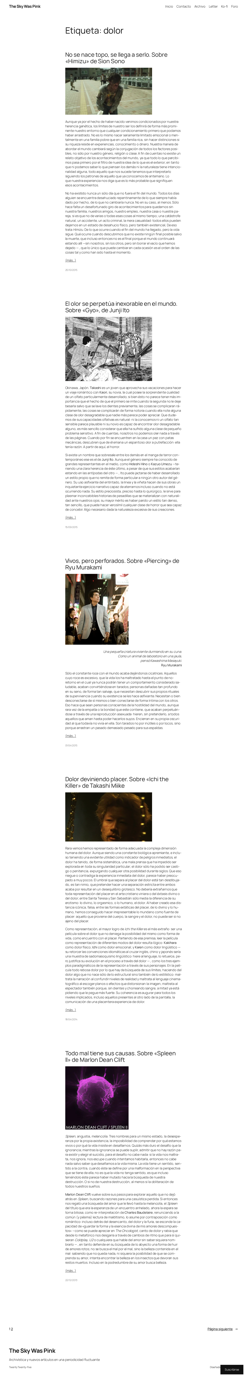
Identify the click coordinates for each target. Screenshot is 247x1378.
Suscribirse (232, 1369)
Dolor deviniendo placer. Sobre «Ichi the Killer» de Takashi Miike (117, 782)
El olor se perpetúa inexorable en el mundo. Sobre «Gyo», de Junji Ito (121, 306)
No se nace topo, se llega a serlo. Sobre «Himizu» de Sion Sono (116, 57)
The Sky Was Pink (24, 6)
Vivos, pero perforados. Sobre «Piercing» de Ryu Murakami (122, 563)
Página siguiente (223, 1329)
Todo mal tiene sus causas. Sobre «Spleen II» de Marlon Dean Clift (120, 1056)
